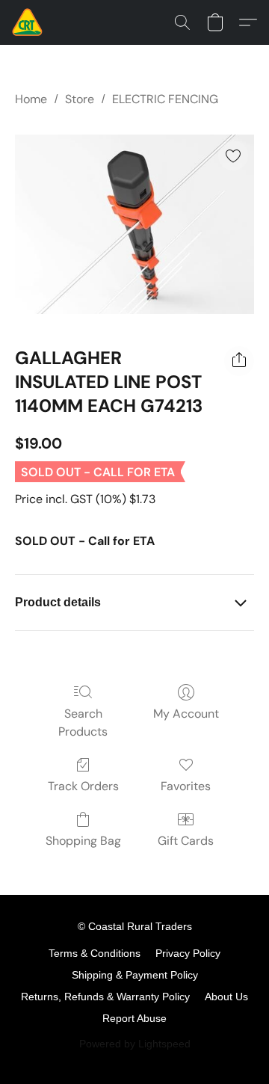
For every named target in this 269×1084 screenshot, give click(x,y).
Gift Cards (186, 841)
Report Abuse (134, 1018)
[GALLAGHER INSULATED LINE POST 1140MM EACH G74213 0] (134, 224)
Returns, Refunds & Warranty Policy (105, 997)
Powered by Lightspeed (135, 1044)
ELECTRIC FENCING (165, 99)
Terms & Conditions (94, 953)
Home (31, 99)
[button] (28, 22)
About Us (226, 997)
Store (79, 99)
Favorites (186, 786)
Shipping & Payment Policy (135, 975)
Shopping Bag (83, 841)
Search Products (83, 722)
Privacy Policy (187, 953)
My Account (186, 713)
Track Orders (83, 786)
